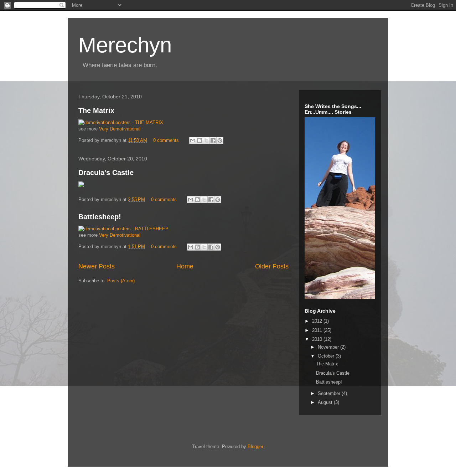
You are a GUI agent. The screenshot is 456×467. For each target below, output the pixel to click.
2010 (317, 339)
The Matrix (96, 110)
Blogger (255, 446)
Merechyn (125, 45)
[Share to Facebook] (213, 140)
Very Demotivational (119, 129)
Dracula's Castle (106, 172)
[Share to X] (206, 140)
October (327, 356)
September (330, 393)
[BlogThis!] (199, 140)
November (329, 347)
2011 (317, 330)
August (326, 402)
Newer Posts (96, 266)
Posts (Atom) (121, 280)
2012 (317, 321)
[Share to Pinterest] (219, 140)
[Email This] (192, 140)
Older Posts (272, 266)
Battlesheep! (99, 217)
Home (184, 266)
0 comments (166, 140)
